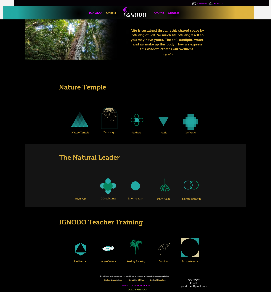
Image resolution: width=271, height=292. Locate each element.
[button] (137, 279)
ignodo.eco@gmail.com (194, 285)
